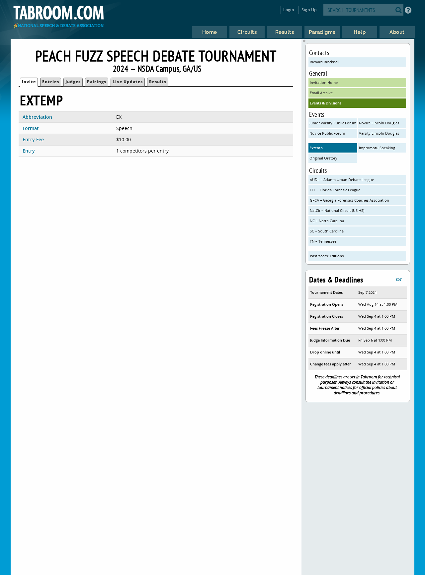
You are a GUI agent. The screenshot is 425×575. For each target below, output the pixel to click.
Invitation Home (324, 82)
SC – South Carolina (327, 230)
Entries (50, 82)
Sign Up (308, 10)
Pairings (96, 82)
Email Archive (321, 92)
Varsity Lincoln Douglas (379, 133)
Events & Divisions (325, 102)
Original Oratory (323, 158)
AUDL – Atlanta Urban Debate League (342, 179)
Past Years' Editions (327, 255)
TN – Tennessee (323, 241)
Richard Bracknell (324, 61)
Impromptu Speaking (377, 147)
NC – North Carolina (327, 220)
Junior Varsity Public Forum (332, 122)
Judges (73, 82)
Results (157, 82)
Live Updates (128, 82)
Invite (29, 82)
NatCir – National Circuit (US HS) (337, 210)
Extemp (316, 147)
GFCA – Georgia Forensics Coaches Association (349, 200)
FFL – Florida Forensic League (335, 189)
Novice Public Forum (327, 133)
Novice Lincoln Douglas (379, 122)
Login (288, 10)
